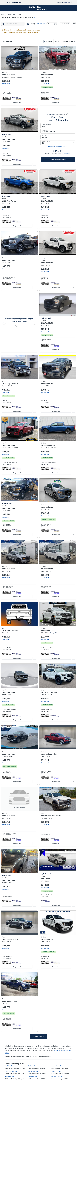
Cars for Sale (11, 14)
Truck (19, 14)
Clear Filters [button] (41, 24)
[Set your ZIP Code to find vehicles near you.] (34, 17)
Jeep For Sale (32, 1077)
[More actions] (34, 102)
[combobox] (13, 24)
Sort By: (57, 41)
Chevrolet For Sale (11, 1071)
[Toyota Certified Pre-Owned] (55, 715)
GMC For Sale (32, 1066)
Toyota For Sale (33, 1071)
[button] (6, 98)
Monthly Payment (46, 124)
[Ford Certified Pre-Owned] (16, 98)
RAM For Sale (9, 1077)
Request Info (17, 102)
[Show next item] (34, 322)
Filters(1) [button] (33, 24)
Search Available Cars (58, 159)
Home (2, 14)
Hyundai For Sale (57, 1077)
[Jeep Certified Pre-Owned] (16, 407)
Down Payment (46, 136)
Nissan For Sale (56, 1066)
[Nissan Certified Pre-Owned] (16, 1024)
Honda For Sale (56, 1071)
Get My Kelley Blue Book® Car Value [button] (57, 146)
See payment (6, 83)
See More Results (38, 1037)
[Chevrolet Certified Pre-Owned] (55, 839)
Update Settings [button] (66, 153)
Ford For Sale (9, 1066)
